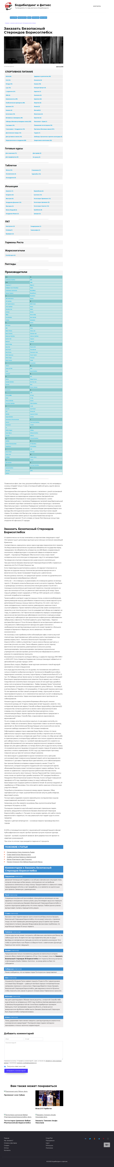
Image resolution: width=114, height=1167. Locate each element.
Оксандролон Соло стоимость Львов (20, 852)
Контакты (97, 6)
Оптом (6, 1148)
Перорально (22, 17)
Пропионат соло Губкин (14, 1095)
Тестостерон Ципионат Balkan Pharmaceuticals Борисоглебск (17, 1122)
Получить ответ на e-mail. (16, 1066)
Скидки (6, 1145)
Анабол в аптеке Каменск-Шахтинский (21, 857)
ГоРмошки (35, 17)
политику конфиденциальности (27, 1063)
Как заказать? (8, 1140)
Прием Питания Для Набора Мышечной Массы (24, 862)
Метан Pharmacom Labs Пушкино (19, 859)
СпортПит (13, 17)
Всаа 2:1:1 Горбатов (43, 1108)
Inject (29, 17)
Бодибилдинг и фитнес (33, 5)
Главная (7, 23)
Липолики (43, 17)
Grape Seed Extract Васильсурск (19, 854)
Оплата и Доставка (10, 1143)
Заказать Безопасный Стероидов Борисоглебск (23, 23)
